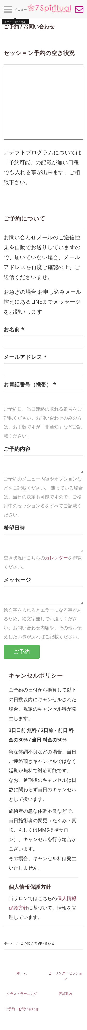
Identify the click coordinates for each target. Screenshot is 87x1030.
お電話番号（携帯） (30, 384)
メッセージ (17, 579)
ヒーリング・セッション (65, 976)
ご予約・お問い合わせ (79, 10)
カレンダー (56, 557)
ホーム (9, 943)
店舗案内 (65, 993)
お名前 (14, 329)
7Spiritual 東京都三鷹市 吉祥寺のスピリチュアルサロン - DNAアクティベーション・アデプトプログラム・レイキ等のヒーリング (49, 8)
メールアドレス (25, 356)
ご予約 (22, 651)
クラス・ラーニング (22, 993)
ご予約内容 (17, 448)
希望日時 (14, 527)
